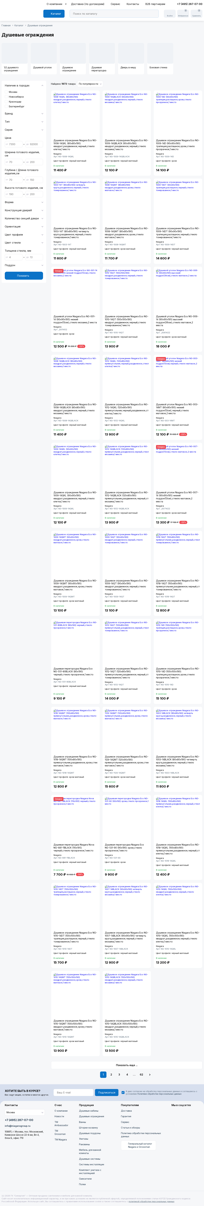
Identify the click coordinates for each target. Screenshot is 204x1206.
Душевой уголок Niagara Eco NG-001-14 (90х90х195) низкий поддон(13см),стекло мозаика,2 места (75, 319)
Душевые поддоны (90, 1133)
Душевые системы (89, 1158)
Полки (82, 1184)
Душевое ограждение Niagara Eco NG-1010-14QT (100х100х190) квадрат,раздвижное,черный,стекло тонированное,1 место (126, 321)
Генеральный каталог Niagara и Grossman (140, 1145)
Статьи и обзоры (130, 1127)
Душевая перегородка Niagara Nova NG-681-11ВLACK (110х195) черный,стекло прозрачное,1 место (74, 847)
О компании (54, 4)
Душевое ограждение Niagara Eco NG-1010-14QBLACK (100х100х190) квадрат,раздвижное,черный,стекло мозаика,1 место (126, 1025)
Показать (23, 275)
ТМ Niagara (61, 1139)
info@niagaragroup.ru (17, 1126)
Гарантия (126, 1116)
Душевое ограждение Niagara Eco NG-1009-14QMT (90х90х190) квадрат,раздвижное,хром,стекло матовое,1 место (75, 585)
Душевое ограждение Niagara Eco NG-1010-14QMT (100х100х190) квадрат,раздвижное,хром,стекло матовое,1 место (75, 1025)
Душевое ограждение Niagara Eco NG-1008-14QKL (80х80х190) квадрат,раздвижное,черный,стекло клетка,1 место (75, 145)
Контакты (133, 4)
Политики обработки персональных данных (159, 1094)
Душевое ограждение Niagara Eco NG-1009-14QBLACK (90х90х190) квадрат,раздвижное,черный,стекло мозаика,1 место (126, 145)
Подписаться (106, 1092)
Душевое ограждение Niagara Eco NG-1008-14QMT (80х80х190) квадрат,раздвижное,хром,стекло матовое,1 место (126, 233)
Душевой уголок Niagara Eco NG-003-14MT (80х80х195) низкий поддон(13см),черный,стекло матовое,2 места (177, 409)
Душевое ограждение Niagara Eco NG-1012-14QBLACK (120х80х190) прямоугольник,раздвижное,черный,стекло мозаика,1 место (129, 497)
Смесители (85, 1178)
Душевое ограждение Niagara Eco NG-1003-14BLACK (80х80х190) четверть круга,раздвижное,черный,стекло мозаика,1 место (178, 761)
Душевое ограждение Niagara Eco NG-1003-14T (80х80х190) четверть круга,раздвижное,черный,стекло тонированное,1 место (75, 233)
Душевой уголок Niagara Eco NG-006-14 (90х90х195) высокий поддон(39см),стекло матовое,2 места (177, 321)
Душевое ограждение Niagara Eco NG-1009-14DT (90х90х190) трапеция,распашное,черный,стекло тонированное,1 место (178, 233)
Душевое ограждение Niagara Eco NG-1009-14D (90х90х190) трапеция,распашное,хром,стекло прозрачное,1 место (178, 145)
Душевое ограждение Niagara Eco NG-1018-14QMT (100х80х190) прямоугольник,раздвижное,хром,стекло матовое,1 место (77, 761)
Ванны (82, 1122)
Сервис (115, 4)
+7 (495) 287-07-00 (189, 4)
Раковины (84, 1144)
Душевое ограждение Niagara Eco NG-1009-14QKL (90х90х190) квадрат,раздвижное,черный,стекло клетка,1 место (75, 497)
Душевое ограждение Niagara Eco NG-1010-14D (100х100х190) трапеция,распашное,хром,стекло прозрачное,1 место (178, 673)
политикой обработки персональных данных (151, 1201)
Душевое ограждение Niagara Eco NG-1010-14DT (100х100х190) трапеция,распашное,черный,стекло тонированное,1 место (75, 937)
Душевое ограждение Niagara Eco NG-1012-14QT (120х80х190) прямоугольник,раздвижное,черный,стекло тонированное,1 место (129, 673)
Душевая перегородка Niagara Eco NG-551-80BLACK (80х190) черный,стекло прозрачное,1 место (73, 671)
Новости (59, 1116)
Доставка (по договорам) (87, 4)
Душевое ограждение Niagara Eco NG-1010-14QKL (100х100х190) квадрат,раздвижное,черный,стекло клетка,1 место (178, 937)
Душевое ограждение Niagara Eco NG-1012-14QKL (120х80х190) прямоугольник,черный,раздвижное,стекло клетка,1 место (129, 409)
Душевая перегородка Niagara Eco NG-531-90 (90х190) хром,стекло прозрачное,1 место (124, 847)
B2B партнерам (155, 4)
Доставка (126, 1110)
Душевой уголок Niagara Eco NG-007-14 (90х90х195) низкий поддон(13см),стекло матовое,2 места (177, 497)
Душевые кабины (88, 1110)
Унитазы (83, 1138)
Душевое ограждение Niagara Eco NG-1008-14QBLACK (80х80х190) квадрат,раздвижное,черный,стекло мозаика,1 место (75, 409)
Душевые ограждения (91, 1116)
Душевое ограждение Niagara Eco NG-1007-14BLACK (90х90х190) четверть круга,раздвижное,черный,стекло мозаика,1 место (126, 937)
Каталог (55, 13)
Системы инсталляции (91, 1164)
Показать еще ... (127, 1065)
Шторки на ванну (88, 1127)
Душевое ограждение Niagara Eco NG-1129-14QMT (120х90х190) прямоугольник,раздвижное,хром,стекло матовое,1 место (128, 761)
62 (141, 1074)
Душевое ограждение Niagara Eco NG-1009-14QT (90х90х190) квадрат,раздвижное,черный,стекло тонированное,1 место (126, 585)
